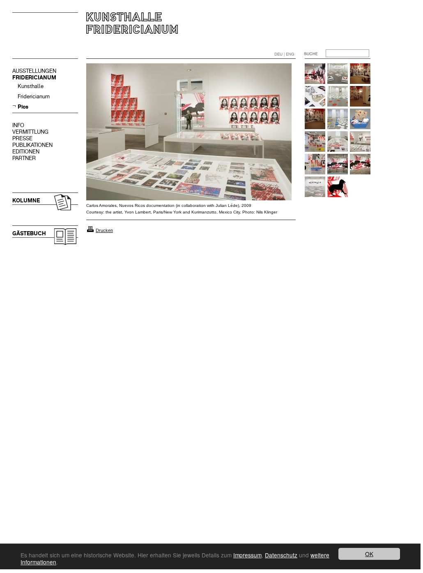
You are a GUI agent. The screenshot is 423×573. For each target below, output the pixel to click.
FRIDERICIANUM (34, 77)
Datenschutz (281, 555)
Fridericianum (34, 96)
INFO (18, 125)
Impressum (247, 555)
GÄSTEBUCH (29, 233)
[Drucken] (90, 230)
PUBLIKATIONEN (32, 145)
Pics (23, 107)
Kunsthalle (31, 86)
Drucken (104, 230)
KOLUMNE (26, 200)
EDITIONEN (25, 151)
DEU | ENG (284, 54)
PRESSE (22, 138)
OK (369, 554)
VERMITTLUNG (30, 132)
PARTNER (24, 158)
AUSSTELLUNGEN (34, 71)
